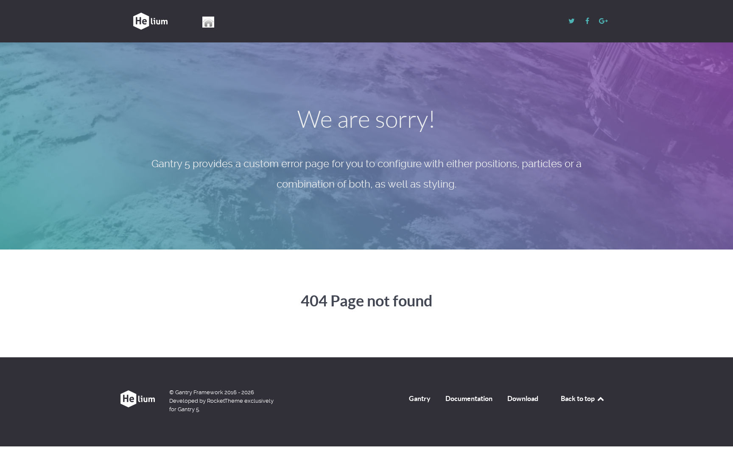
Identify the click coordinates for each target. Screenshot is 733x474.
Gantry (420, 398)
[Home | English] (208, 22)
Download (522, 398)
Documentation (468, 398)
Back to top (578, 398)
